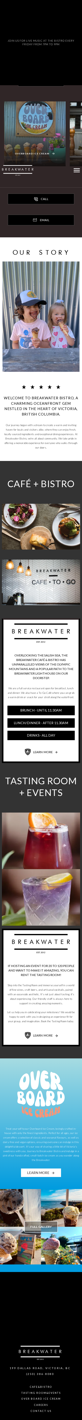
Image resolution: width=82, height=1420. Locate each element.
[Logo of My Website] (17, 170)
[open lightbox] (20, 1208)
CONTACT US (41, 1410)
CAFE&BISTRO (41, 1386)
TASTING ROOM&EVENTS (41, 1392)
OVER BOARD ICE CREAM (41, 1398)
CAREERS (41, 1404)
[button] (7, 42)
